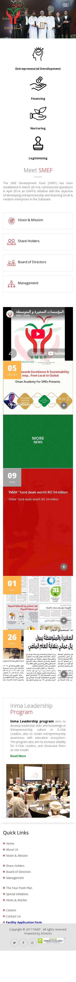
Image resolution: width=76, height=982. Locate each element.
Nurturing (38, 128)
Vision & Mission (30, 220)
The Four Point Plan (19, 888)
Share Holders (29, 241)
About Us (12, 849)
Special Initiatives (17, 894)
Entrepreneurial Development (38, 69)
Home (10, 843)
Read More (18, 756)
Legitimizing (38, 158)
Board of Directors (32, 262)
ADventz (46, 933)
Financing (38, 98)
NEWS (38, 440)
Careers (11, 910)
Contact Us (13, 916)
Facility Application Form (24, 922)
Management (28, 283)
